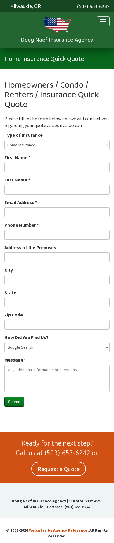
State (10, 292)
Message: (14, 360)
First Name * (17, 157)
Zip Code (13, 315)
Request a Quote (59, 469)
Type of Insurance (23, 135)
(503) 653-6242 (93, 6)
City (8, 270)
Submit (14, 401)
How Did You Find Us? (26, 337)
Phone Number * (21, 225)
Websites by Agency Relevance (58, 530)
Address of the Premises (30, 247)
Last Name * (17, 180)
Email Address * (20, 202)
